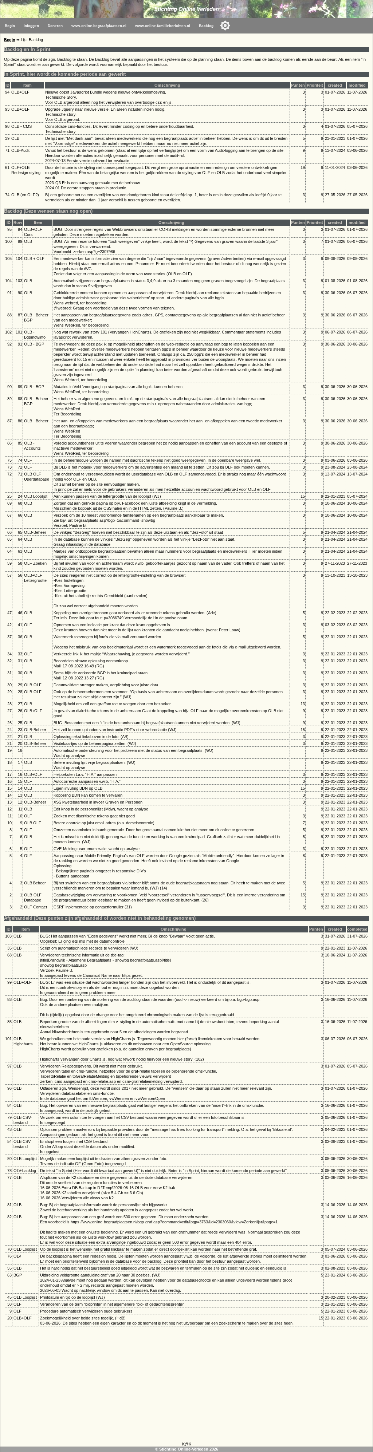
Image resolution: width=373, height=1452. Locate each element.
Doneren (55, 26)
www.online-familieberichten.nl (162, 26)
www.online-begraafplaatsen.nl (98, 26)
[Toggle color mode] (225, 25)
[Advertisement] (186, 1385)
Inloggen (31, 26)
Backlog (206, 26)
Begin (10, 26)
